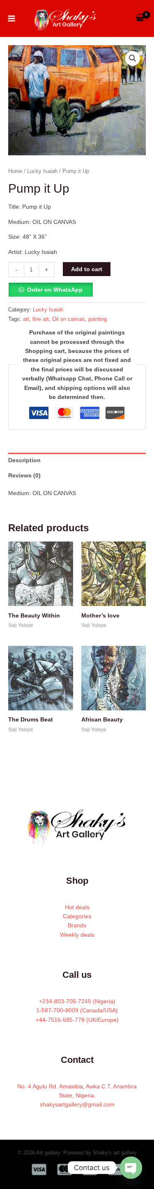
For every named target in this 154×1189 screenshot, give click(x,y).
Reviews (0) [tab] (24, 475)
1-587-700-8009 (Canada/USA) (77, 1010)
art (26, 319)
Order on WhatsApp (55, 289)
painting (97, 319)
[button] (132, 58)
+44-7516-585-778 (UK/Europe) (77, 1019)
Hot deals (77, 907)
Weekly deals (77, 934)
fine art (40, 319)
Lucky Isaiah (42, 171)
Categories (77, 916)
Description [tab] (24, 460)
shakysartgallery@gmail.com (77, 1104)
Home (15, 171)
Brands (77, 925)
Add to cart (86, 269)
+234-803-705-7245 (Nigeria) (77, 1001)
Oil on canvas (68, 319)
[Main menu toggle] (11, 18)
